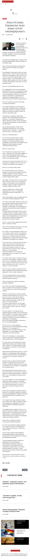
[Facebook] (1, 4)
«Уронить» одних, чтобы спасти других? (12, 496)
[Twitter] (3, 4)
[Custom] (5, 4)
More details (20, 525)
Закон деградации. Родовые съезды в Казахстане (14, 510)
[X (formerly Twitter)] (23, 39)
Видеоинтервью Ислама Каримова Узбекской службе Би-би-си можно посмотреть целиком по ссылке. (14, 456)
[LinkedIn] (26, 39)
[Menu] (11, 10)
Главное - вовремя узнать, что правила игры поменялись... (15, 482)
